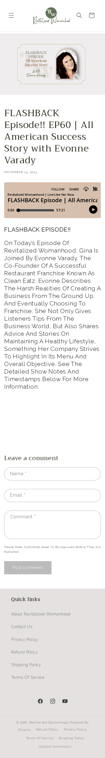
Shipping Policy (26, 665)
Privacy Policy (24, 639)
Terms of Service (28, 677)
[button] (11, 15)
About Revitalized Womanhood (41, 614)
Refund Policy (24, 652)
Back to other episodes (56, 429)
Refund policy (47, 729)
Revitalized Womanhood (49, 722)
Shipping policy (72, 738)
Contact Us (21, 626)
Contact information (55, 746)
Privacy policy (75, 729)
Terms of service (39, 738)
